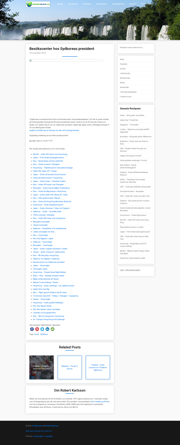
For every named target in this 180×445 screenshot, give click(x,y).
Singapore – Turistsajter (129, 125)
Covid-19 (132, 4)
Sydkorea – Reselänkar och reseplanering (49, 228)
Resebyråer (124, 87)
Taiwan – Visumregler (41, 299)
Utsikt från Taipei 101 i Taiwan (45, 171)
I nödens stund (125, 97)
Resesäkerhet (101, 4)
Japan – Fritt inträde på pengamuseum (48, 157)
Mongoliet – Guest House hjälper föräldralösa (51, 188)
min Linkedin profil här (100, 401)
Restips (60, 4)
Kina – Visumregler (40, 235)
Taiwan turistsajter (40, 225)
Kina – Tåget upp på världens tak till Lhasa (50, 292)
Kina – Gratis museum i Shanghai (46, 164)
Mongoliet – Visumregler (43, 245)
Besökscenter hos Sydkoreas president (49, 262)
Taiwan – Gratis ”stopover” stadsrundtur (49, 252)
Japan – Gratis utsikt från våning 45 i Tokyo (50, 195)
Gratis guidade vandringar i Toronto (133, 160)
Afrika (122, 83)
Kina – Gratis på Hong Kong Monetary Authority (52, 201)
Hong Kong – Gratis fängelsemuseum (48, 205)
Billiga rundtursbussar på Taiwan (46, 279)
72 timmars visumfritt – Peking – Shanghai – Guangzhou (55, 296)
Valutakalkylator (118, 4)
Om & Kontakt (146, 4)
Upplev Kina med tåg (41, 289)
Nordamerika (125, 78)
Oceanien (123, 64)
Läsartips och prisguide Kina (44, 313)
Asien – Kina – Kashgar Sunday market (48, 276)
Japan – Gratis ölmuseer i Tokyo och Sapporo (51, 208)
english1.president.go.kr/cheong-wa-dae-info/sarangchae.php (54, 130)
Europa (123, 69)
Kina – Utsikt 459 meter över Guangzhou (49, 218)
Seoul (36, 334)
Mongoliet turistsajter (41, 222)
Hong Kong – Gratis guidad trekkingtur (48, 303)
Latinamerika (125, 73)
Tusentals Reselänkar (128, 92)
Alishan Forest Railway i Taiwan (45, 282)
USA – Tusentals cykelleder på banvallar (135, 187)
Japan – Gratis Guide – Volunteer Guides (49, 181)
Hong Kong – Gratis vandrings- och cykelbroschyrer (53, 286)
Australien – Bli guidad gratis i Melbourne (135, 137)
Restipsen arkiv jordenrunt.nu (131, 47)
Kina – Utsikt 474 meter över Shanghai (48, 184)
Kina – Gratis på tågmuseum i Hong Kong (49, 191)
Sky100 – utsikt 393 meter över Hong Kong (50, 154)
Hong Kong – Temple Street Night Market (49, 272)
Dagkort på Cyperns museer (131, 156)
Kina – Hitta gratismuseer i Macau (46, 198)
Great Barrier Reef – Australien (132, 191)
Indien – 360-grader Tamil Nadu (132, 115)
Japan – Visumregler (41, 265)
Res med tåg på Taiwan (42, 306)
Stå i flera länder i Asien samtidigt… (47, 309)
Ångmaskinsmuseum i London (132, 227)
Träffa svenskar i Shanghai (43, 215)
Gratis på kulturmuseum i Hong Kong (47, 178)
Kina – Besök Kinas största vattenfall (48, 161)
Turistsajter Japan (40, 269)
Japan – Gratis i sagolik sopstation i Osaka (50, 249)
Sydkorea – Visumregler (42, 242)
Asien (122, 59)
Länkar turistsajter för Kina (43, 232)
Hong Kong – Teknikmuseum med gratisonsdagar (53, 168)
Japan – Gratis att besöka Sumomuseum (49, 174)
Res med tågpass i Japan (43, 238)
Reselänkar (87, 4)
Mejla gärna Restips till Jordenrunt (39, 431)
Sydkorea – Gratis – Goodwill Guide (47, 211)
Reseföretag (73, 4)
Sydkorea (44, 334)
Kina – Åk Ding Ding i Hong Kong (46, 255)
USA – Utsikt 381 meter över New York (135, 196)
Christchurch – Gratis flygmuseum (133, 215)
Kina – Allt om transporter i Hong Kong (48, 316)
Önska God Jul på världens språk (132, 258)
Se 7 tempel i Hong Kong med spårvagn (49, 319)
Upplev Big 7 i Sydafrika (129, 120)
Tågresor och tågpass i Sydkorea (46, 259)
